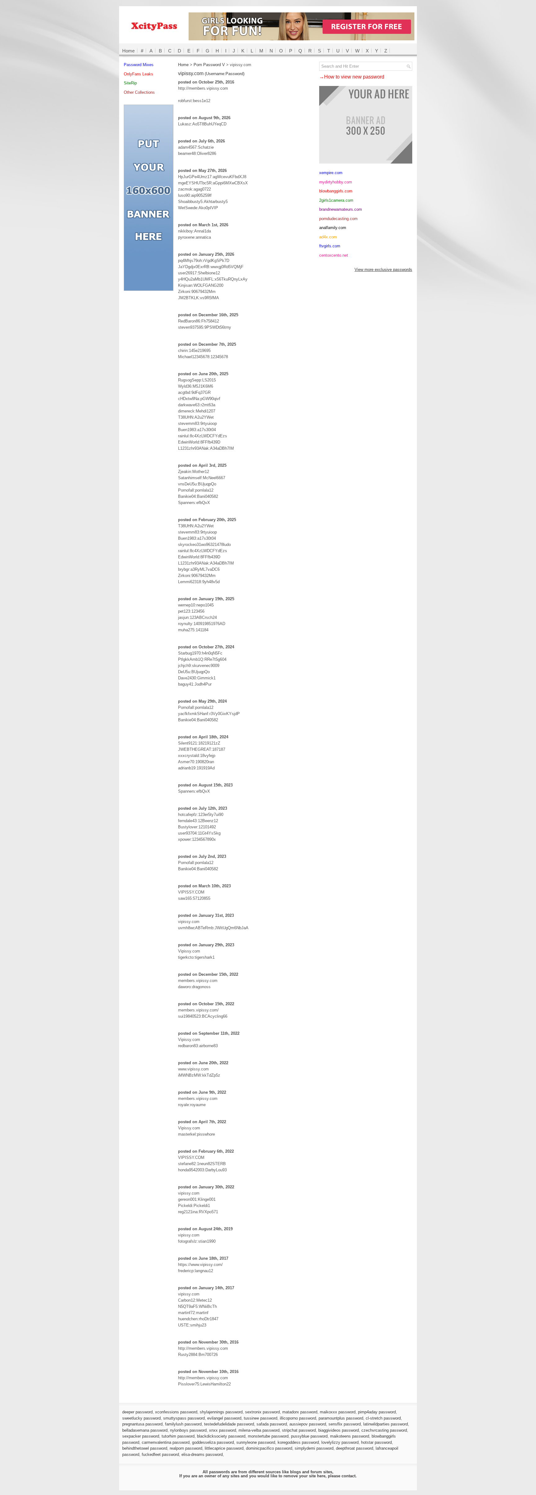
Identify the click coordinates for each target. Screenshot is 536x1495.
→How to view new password (351, 76)
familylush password (183, 1424)
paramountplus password (341, 1418)
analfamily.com (332, 227)
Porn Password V (209, 64)
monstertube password (268, 1436)
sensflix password (344, 1424)
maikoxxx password (337, 1412)
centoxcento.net (333, 255)
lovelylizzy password (340, 1442)
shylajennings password (221, 1412)
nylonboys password (188, 1430)
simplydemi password (314, 1448)
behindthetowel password (144, 1448)
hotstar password (376, 1442)
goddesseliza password (213, 1442)
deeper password (137, 1412)
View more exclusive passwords (383, 269)
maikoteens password (349, 1436)
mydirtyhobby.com (335, 182)
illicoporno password (298, 1418)
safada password (272, 1424)
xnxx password (222, 1430)
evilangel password (224, 1418)
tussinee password (260, 1418)
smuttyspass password (184, 1418)
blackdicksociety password (221, 1436)
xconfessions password (176, 1412)
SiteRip (130, 83)
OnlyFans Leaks (138, 74)
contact (348, 1476)
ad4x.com (328, 237)
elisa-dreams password (202, 1454)
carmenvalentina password (166, 1442)
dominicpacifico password (269, 1448)
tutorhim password (178, 1436)
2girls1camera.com (336, 200)
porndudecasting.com (338, 218)
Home (128, 50)
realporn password (186, 1448)
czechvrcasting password (384, 1430)
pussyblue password (309, 1436)
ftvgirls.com (329, 246)
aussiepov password (307, 1424)
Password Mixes (139, 64)
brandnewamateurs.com (340, 209)
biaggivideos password (338, 1430)
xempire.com (330, 172)
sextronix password (262, 1412)
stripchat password (299, 1430)
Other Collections (139, 92)
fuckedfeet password (160, 1454)
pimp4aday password (377, 1412)
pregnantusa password (142, 1424)
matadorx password (299, 1412)
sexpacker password (140, 1436)
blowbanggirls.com (335, 191)
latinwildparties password (385, 1424)
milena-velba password (259, 1430)
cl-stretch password (383, 1418)
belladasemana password (145, 1430)
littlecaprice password (224, 1448)
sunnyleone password (255, 1442)
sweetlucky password (141, 1418)
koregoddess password (298, 1442)
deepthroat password (354, 1448)
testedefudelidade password (229, 1424)
